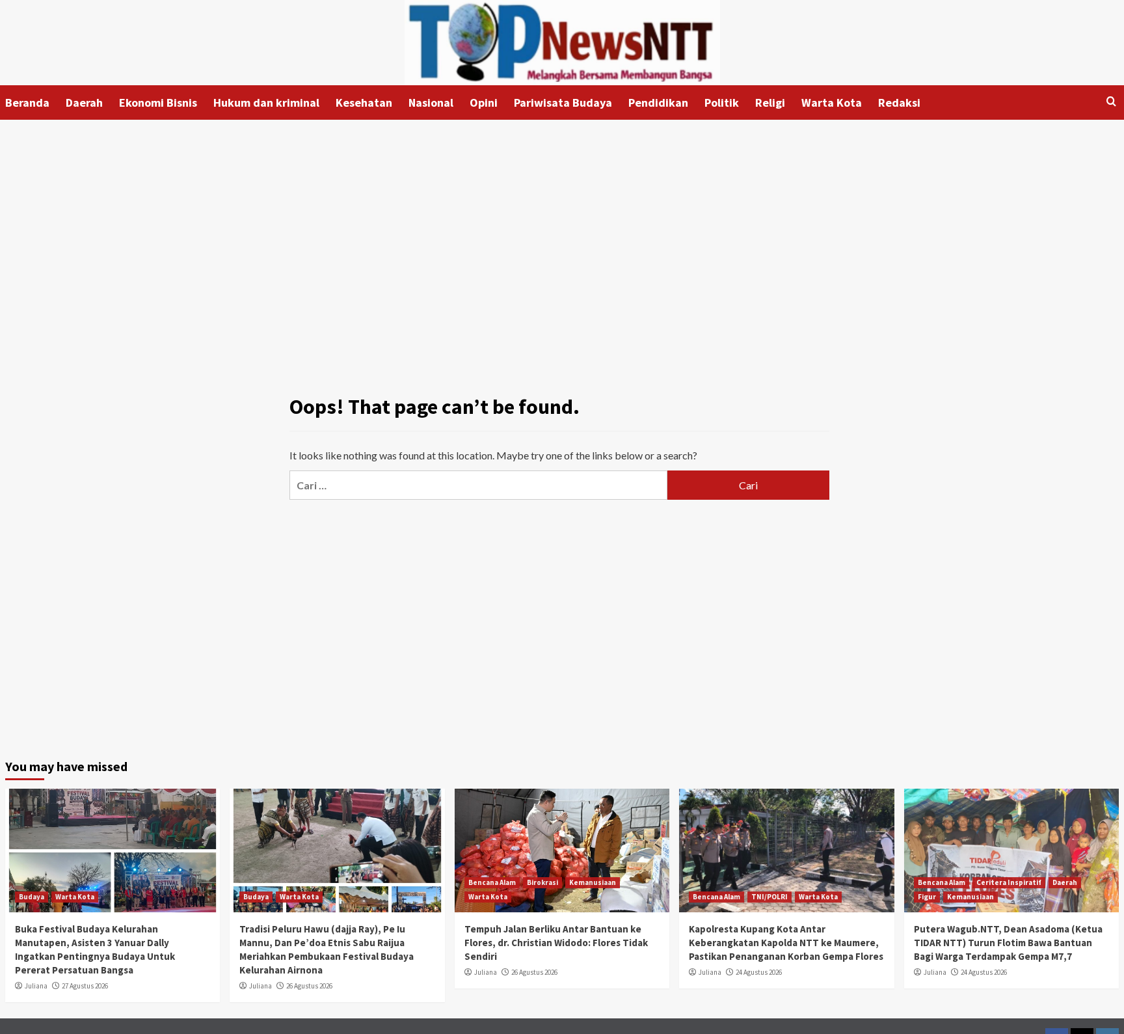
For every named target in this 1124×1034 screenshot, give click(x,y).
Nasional (430, 102)
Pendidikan (658, 102)
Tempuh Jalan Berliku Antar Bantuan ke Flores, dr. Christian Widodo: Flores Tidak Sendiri (556, 942)
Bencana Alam (492, 882)
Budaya (31, 896)
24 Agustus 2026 (759, 972)
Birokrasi (542, 882)
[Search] (1111, 101)
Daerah (84, 102)
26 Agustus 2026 (309, 985)
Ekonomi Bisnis (158, 102)
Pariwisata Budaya (563, 102)
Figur (927, 896)
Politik (721, 102)
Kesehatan (364, 102)
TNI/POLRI (769, 896)
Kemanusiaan (592, 882)
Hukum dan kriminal (266, 102)
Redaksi (899, 102)
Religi (770, 102)
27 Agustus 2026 (85, 985)
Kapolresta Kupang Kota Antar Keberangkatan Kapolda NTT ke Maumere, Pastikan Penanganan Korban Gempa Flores (786, 942)
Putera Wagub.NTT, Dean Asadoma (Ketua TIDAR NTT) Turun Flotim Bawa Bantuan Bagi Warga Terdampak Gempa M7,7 (1008, 942)
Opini (484, 102)
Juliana (36, 985)
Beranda (27, 102)
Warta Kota (831, 102)
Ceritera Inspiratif (1008, 882)
